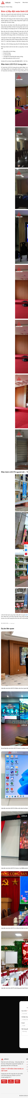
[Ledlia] (3, 2)
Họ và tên (24, 1010)
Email (23, 1023)
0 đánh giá (11, 623)
